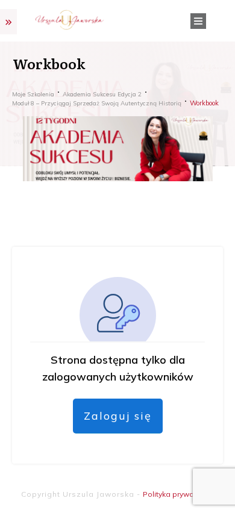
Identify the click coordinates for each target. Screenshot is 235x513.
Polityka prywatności (179, 494)
